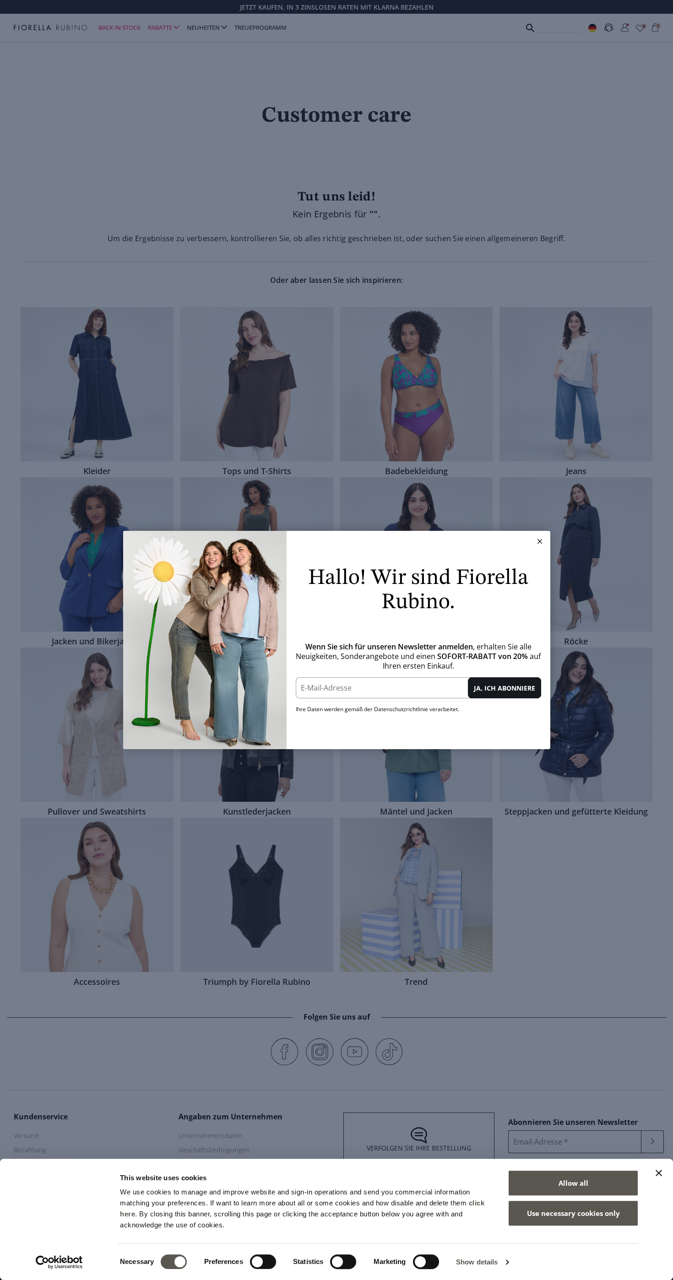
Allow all (573, 1183)
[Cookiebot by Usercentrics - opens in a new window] (59, 1262)
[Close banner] (659, 1173)
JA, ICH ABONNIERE (504, 688)
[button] (539, 541)
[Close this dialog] (539, 541)
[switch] (263, 1261)
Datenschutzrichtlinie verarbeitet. (416, 709)
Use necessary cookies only (573, 1213)
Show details (477, 1262)
